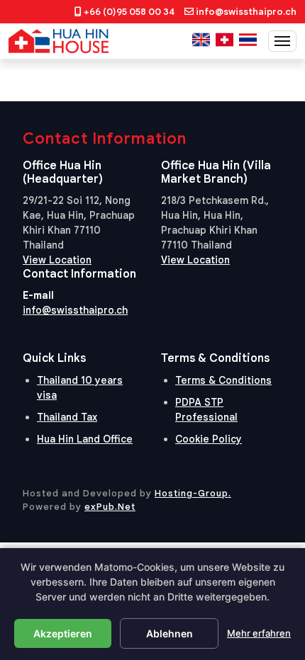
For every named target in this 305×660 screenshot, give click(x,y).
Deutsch (224, 40)
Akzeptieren (62, 633)
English (201, 40)
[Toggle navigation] (282, 41)
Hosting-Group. (193, 493)
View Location (57, 260)
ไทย (248, 40)
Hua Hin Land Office (85, 439)
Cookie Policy (208, 439)
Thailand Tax (67, 417)
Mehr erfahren (259, 633)
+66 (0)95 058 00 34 (129, 12)
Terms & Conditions (223, 380)
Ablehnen (169, 633)
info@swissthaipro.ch (246, 12)
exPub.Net (109, 507)
